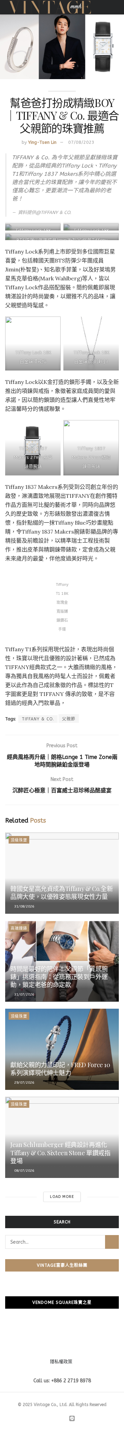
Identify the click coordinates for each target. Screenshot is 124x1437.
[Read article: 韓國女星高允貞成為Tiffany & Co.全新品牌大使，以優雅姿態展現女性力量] (62, 873)
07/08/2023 (81, 142)
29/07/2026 (23, 1083)
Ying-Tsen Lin (42, 142)
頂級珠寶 (19, 840)
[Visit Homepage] (49, 7)
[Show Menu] (116, 7)
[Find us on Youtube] (63, 1419)
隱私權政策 (61, 1361)
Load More (62, 1196)
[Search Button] (112, 1242)
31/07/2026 (23, 995)
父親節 (68, 719)
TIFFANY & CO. (38, 719)
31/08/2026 (23, 906)
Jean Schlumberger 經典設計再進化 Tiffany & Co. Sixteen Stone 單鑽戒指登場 (60, 1152)
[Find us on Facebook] (47, 1419)
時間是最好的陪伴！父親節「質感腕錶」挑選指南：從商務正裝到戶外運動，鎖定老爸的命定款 (58, 977)
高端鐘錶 (19, 928)
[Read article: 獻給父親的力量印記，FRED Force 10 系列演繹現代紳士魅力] (62, 1049)
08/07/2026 (23, 1171)
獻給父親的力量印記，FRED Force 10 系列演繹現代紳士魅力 (60, 1069)
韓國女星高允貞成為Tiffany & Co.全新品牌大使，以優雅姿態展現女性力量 (61, 892)
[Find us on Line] (72, 1419)
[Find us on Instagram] (55, 1419)
